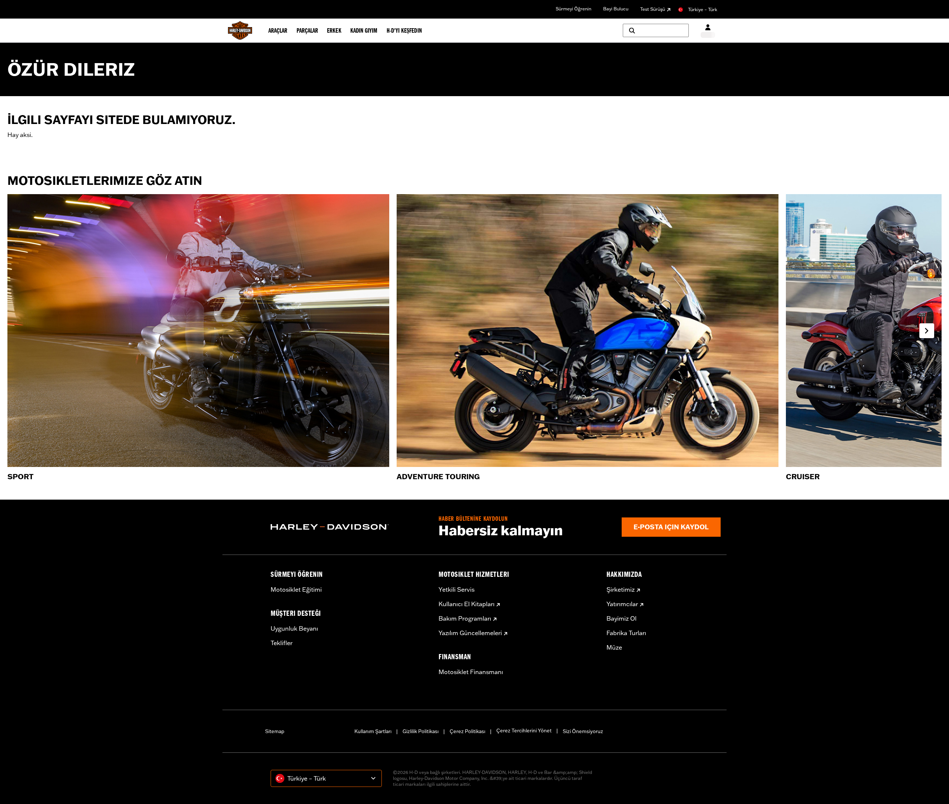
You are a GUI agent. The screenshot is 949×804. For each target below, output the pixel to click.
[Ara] (656, 30)
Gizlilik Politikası (421, 731)
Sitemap (274, 731)
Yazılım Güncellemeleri (470, 633)
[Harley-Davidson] (349, 527)
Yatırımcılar (622, 604)
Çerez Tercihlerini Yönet (524, 730)
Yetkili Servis (456, 589)
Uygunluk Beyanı (294, 628)
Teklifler (281, 643)
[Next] (926, 330)
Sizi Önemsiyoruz (583, 731)
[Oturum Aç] (708, 30)
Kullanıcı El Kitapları (467, 604)
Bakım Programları (465, 618)
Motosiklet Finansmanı (471, 672)
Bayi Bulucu (615, 9)
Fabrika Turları (626, 633)
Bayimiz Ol (621, 618)
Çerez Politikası (467, 731)
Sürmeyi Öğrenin (573, 9)
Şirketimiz (620, 589)
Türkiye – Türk (702, 9)
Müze (614, 647)
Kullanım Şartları (372, 731)
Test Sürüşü (652, 9)
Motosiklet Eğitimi (296, 589)
